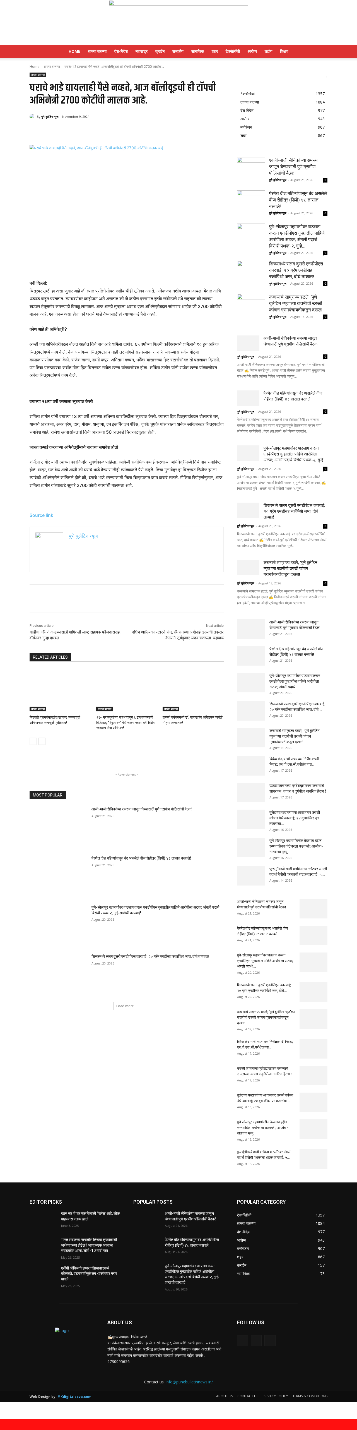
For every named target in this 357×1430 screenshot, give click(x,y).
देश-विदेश (121, 51)
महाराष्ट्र (142, 51)
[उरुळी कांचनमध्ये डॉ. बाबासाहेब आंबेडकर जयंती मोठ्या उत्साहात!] (193, 690)
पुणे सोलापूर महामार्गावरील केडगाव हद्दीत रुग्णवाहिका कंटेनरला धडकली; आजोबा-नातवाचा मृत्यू (296, 846)
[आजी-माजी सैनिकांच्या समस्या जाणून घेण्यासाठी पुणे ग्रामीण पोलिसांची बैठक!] (59, 827)
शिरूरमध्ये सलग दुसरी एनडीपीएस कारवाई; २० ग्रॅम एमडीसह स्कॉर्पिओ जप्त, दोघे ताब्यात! (150, 956)
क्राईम (160, 51)
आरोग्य (252, 51)
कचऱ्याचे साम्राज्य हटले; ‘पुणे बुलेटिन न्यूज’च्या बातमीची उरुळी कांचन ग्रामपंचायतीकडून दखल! (295, 303)
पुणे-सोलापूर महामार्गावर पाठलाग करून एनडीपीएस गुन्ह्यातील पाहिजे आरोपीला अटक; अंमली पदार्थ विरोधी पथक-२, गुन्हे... (295, 454)
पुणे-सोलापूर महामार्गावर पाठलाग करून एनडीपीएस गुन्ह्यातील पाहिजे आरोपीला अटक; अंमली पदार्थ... (294, 681)
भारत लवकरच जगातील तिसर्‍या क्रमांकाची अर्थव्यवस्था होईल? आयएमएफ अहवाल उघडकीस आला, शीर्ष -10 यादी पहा (89, 1245)
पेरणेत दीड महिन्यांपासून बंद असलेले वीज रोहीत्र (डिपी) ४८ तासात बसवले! (141, 858)
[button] (320, 51)
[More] (121, 130)
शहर (215, 51)
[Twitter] (82, 130)
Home (74, 51)
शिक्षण (284, 51)
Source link (41, 515)
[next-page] (41, 741)
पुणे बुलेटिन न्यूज (50, 116)
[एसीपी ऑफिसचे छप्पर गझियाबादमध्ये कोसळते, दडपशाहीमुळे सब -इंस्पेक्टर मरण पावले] (43, 1275)
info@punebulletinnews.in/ (189, 1382)
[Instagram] (256, 1340)
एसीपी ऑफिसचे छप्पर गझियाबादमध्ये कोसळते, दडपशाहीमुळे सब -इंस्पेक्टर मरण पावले (89, 1273)
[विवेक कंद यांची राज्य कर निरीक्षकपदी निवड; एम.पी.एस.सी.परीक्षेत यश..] (251, 766)
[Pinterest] (95, 130)
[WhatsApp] (108, 130)
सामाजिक (197, 51)
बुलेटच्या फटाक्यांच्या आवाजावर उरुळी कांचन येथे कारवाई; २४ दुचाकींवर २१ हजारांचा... (294, 818)
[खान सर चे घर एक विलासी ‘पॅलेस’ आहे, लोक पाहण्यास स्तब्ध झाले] (43, 1220)
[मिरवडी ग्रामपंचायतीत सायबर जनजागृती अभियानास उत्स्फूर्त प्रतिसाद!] (60, 690)
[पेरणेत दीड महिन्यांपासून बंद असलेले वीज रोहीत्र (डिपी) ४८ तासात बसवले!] (59, 876)
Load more (125, 1006)
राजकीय (178, 51)
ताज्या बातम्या (97, 51)
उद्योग (268, 51)
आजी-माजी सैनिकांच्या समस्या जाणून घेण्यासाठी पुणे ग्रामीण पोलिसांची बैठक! (141, 809)
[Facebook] (69, 130)
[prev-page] (33, 741)
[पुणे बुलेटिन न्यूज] (178, 22)
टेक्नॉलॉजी (233, 51)
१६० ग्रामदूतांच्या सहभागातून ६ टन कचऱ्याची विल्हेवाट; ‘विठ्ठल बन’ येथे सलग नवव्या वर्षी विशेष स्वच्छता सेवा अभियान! (125, 722)
